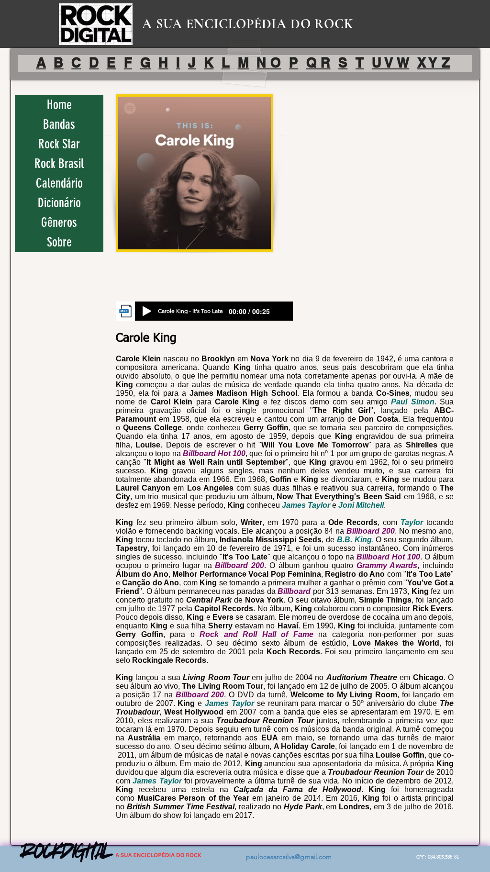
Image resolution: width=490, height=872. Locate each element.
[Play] (147, 311)
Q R (318, 62)
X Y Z (433, 62)
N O (268, 62)
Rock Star (59, 144)
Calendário (59, 183)
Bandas (59, 124)
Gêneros (59, 222)
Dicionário (59, 203)
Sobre (59, 242)
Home (59, 104)
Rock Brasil (59, 163)
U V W (390, 62)
